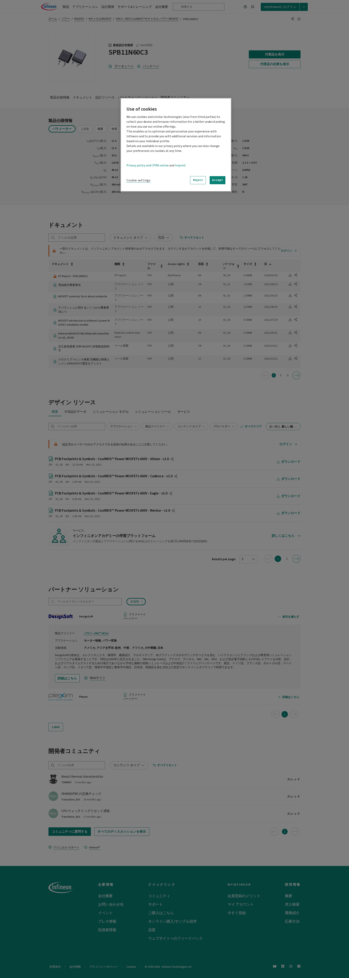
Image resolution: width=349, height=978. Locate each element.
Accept (217, 180)
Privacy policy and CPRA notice (147, 165)
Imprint (180, 165)
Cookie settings (138, 180)
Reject (198, 180)
